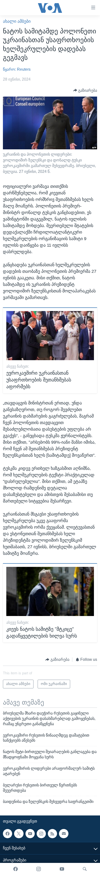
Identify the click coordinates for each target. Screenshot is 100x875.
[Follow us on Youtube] (30, 833)
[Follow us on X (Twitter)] (18, 833)
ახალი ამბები (17, 21)
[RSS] (52, 833)
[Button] (85, 90)
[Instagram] (38, 869)
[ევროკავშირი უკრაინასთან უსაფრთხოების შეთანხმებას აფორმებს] (50, 335)
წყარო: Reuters (17, 69)
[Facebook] (15, 869)
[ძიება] (84, 869)
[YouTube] (61, 869)
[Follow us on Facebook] (7, 833)
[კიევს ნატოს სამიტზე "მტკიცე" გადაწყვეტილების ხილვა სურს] (50, 591)
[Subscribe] (63, 833)
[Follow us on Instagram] (41, 833)
